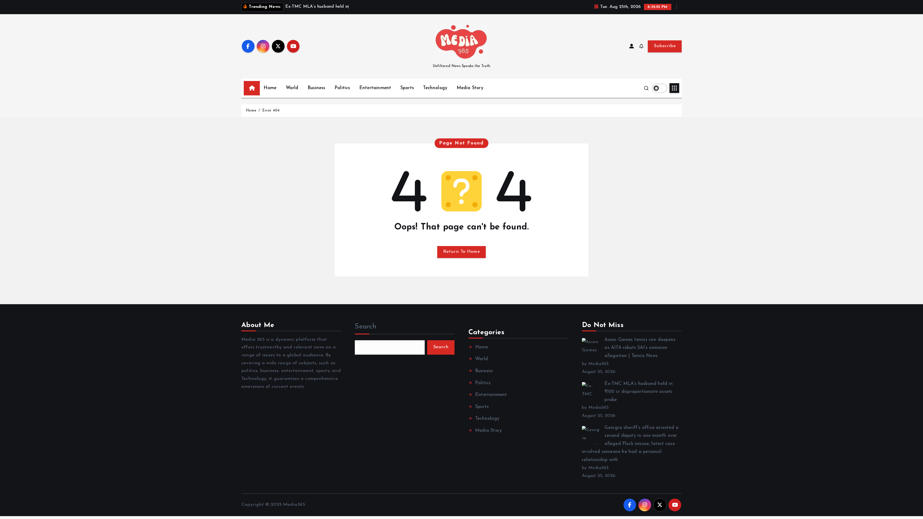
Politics (342, 88)
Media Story (470, 88)
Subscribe (665, 46)
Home (270, 88)
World (292, 88)
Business (316, 88)
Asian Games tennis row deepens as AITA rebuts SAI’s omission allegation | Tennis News (640, 348)
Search (365, 326)
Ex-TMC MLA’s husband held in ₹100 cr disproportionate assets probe (639, 392)
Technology (435, 88)
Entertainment (375, 88)
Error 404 (271, 110)
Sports (407, 88)
